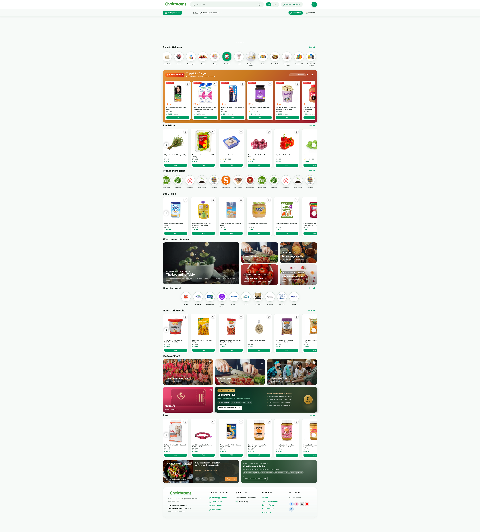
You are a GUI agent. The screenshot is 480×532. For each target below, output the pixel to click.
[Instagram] (296, 504)
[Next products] (314, 145)
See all (310, 75)
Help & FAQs (217, 509)
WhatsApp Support (219, 498)
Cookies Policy (268, 509)
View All (311, 310)
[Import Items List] (259, 4)
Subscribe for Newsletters (246, 498)
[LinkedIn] (291, 509)
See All (312, 47)
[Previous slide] (166, 31)
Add (177, 117)
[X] (302, 504)
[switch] (272, 4)
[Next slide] (314, 31)
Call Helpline (217, 501)
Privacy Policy (268, 505)
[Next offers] (314, 98)
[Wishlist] (307, 4)
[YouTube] (307, 504)
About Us (266, 498)
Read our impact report (254, 478)
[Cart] (314, 4)
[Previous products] (166, 145)
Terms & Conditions (270, 501)
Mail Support (217, 505)
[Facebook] (291, 504)
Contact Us (266, 512)
